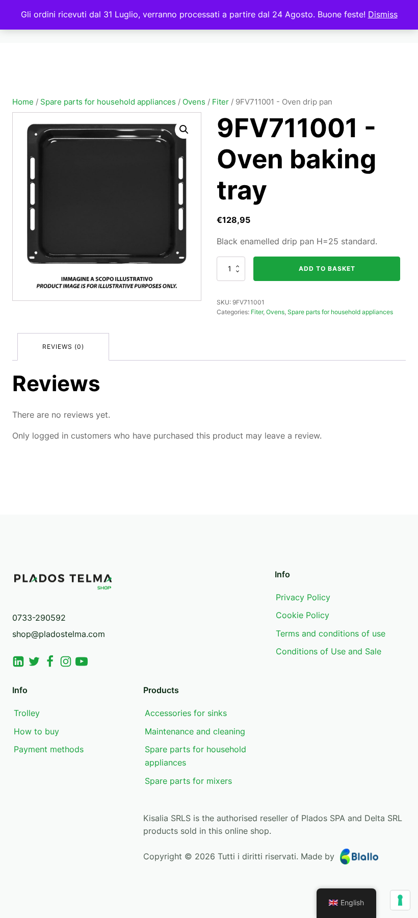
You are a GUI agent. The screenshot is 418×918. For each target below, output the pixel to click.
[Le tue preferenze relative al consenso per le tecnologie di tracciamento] (400, 900)
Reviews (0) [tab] (63, 346)
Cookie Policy (302, 615)
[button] (184, 129)
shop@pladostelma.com (58, 634)
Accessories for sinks (186, 713)
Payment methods (49, 749)
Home (23, 102)
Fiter (220, 102)
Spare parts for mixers (188, 781)
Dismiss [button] (383, 14)
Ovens (193, 102)
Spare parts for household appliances (108, 102)
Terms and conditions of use (330, 633)
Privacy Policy (303, 597)
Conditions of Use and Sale (328, 651)
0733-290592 (39, 618)
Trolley (27, 713)
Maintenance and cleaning (195, 731)
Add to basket (327, 268)
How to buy (36, 731)
